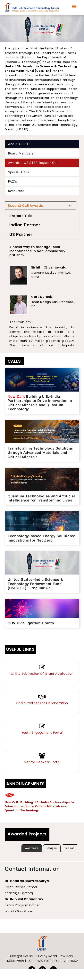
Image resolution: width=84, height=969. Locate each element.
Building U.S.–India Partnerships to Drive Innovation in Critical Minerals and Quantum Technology (40, 402)
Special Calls (18, 172)
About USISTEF (20, 144)
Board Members (20, 153)
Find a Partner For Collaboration (42, 703)
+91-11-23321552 (66, 961)
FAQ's (12, 181)
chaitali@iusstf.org (19, 893)
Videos (69, 848)
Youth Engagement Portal (42, 732)
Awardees (31, 848)
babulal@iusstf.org (19, 911)
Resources (16, 191)
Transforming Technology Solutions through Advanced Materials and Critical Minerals (40, 452)
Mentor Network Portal (42, 762)
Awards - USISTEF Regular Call (33, 163)
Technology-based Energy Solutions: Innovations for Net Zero (41, 538)
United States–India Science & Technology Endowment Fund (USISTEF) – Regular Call (35, 583)
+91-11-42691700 (40, 961)
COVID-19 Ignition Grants (31, 623)
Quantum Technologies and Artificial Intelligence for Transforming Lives (41, 498)
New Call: (12, 802)
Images (52, 848)
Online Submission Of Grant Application (42, 673)
